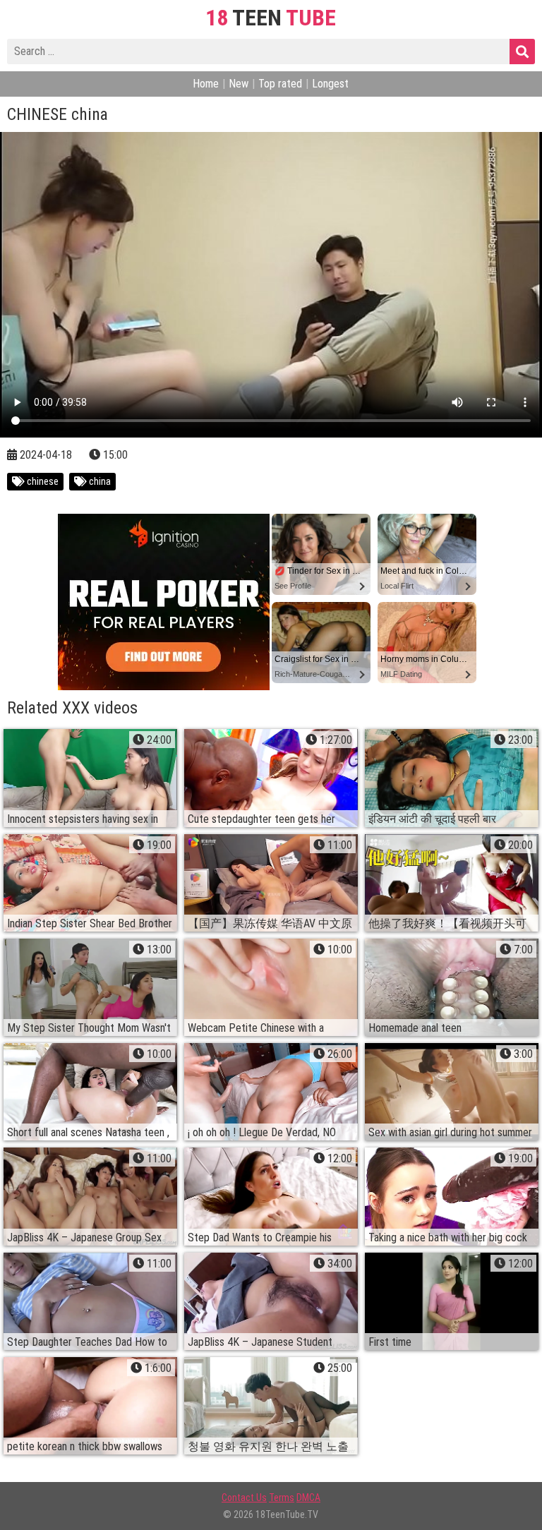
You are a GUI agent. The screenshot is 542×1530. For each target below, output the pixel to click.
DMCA (308, 1497)
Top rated (280, 83)
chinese (42, 481)
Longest (330, 83)
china (99, 481)
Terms (281, 1497)
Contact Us (244, 1497)
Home (206, 83)
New (238, 83)
